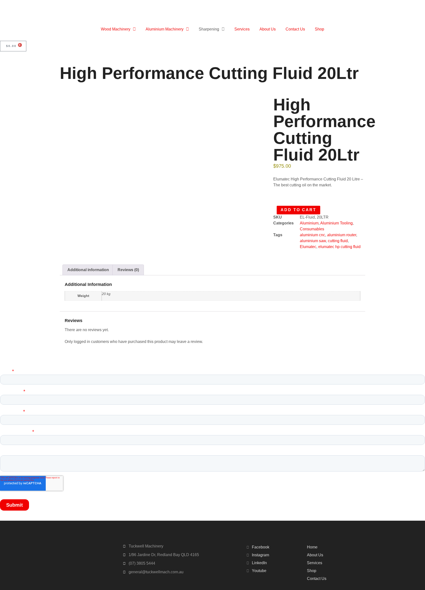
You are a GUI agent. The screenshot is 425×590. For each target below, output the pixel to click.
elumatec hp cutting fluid (339, 247)
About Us (267, 29)
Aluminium (309, 223)
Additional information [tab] (88, 270)
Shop (319, 29)
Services (242, 29)
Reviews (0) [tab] (128, 270)
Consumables (312, 229)
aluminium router (341, 235)
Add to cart (298, 210)
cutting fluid (338, 241)
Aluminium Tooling (336, 223)
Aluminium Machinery (164, 29)
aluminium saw (313, 241)
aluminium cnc (312, 235)
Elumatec (308, 247)
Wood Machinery (115, 29)
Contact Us (295, 29)
